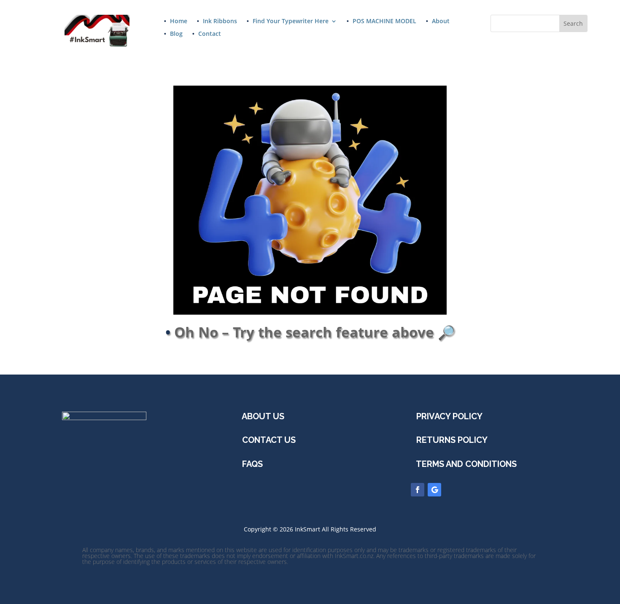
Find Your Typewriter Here (291, 21)
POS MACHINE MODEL (384, 21)
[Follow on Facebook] (417, 489)
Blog (176, 34)
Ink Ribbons (220, 21)
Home (178, 21)
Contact (209, 34)
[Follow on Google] (434, 489)
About (441, 21)
